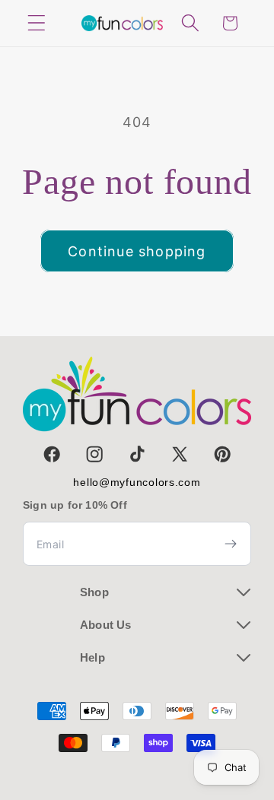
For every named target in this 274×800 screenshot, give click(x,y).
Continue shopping (137, 251)
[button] (37, 23)
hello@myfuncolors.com (136, 482)
